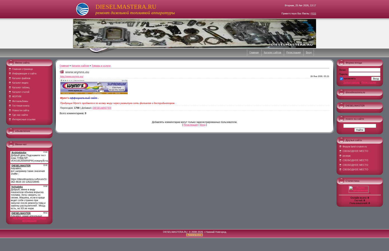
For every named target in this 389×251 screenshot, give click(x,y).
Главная (254, 52)
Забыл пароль (351, 82)
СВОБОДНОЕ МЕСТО (355, 151)
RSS (313, 13)
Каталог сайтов (272, 52)
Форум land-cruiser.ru (355, 146)
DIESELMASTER (102, 108)
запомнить (350, 78)
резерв (347, 155)
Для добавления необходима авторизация (29, 219)
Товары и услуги (101, 65)
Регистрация (293, 52)
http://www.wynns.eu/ (71, 76)
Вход (309, 52)
